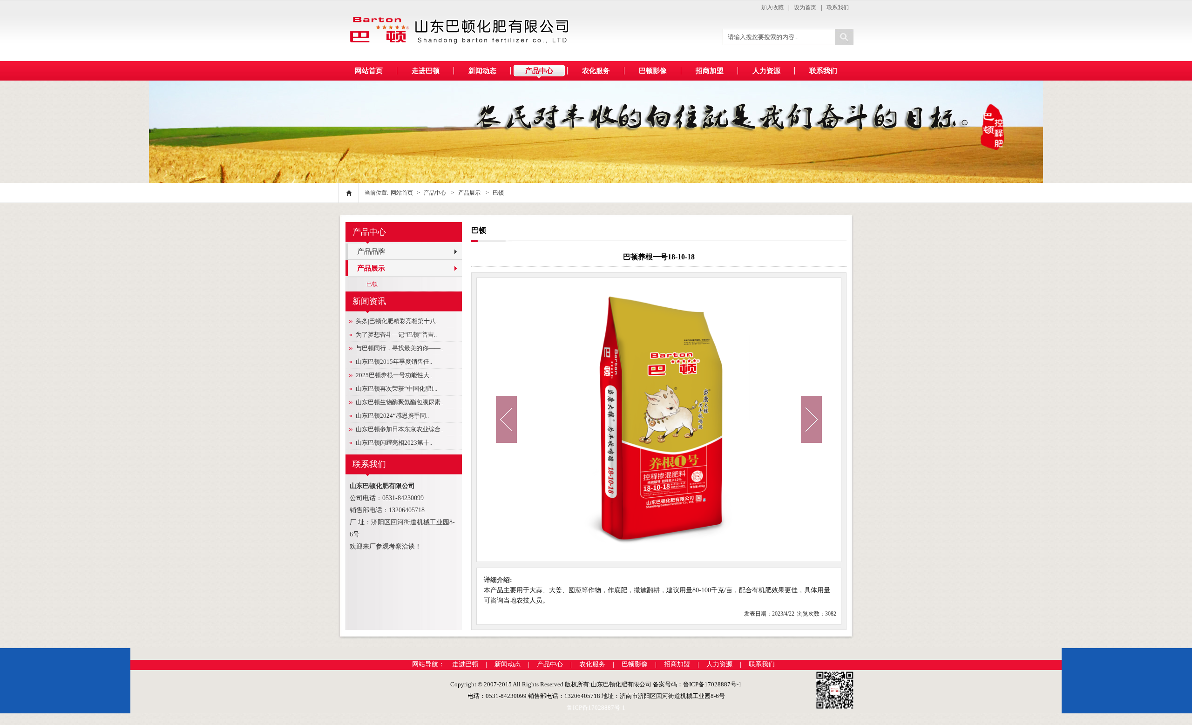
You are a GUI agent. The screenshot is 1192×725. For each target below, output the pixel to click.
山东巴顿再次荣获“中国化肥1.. (396, 388)
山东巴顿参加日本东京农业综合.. (399, 429)
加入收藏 (772, 7)
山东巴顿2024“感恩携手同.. (392, 415)
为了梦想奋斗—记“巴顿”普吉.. (396, 334)
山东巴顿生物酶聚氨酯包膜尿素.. (399, 402)
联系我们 (837, 7)
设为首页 (805, 7)
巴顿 (498, 193)
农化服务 (592, 664)
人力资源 (719, 664)
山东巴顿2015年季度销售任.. (394, 361)
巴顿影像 (635, 664)
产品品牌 (371, 251)
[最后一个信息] (811, 441)
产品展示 (469, 193)
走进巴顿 (465, 664)
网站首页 (369, 71)
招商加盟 (677, 664)
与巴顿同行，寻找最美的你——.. (399, 348)
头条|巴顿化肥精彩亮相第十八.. (397, 321)
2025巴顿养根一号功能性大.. (394, 375)
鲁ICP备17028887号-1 (596, 707)
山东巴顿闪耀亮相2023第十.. (394, 442)
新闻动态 (507, 664)
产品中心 (435, 193)
